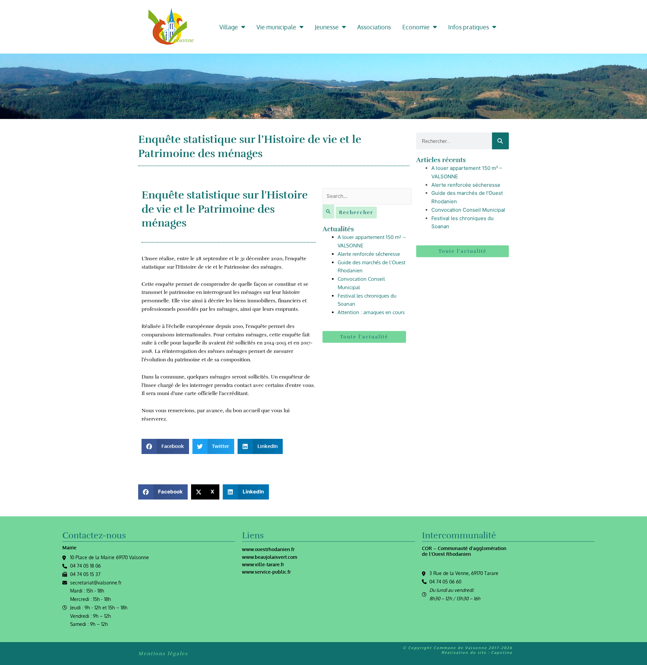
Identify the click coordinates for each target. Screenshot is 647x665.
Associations (374, 27)
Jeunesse (327, 27)
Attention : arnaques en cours (371, 312)
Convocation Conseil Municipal (468, 210)
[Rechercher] (500, 140)
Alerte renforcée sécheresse (369, 254)
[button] (165, 446)
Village (228, 27)
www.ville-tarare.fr (263, 564)
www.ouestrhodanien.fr (268, 549)
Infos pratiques (468, 27)
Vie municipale (276, 27)
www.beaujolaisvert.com (269, 557)
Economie (416, 27)
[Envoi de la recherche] (328, 211)
